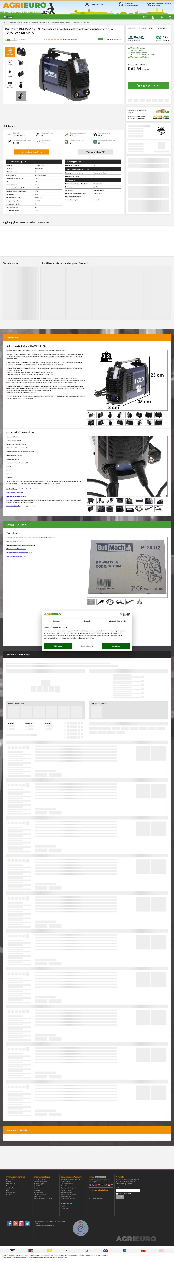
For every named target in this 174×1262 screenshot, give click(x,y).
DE (105, 1185)
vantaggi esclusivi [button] (126, 1184)
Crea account (65, 1208)
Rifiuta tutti (58, 646)
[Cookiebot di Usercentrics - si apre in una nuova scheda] (121, 614)
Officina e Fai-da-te (16, 22)
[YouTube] (15, 1228)
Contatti (8, 1194)
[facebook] (9, 1228)
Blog (7, 1190)
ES (111, 1185)
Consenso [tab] (56, 621)
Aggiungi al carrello (150, 85)
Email (117, 1187)
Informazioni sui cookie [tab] (117, 621)
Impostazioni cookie (40, 1194)
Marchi (8, 1181)
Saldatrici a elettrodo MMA (41, 22)
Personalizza (85, 646)
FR (98, 1185)
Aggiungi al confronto (33, 152)
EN (92, 1185)
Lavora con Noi (11, 1184)
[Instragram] (21, 1228)
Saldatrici (27, 22)
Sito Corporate (10, 1192)
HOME (5, 22)
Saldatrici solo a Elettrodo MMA (62, 22)
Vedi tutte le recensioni (96, 1198)
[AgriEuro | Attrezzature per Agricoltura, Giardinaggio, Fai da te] (30, 5)
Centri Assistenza (66, 1186)
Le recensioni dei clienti (98, 1190)
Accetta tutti (116, 646)
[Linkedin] (27, 1228)
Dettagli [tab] (87, 621)
